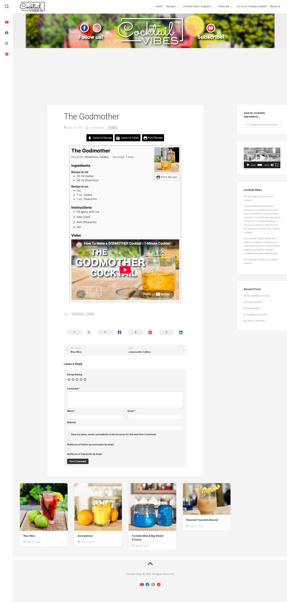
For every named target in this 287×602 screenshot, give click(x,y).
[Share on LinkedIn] (171, 332)
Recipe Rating (74, 374)
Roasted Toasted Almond (202, 520)
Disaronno (78, 314)
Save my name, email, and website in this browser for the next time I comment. (114, 434)
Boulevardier (253, 308)
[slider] (260, 165)
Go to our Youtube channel (252, 6)
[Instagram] (6, 43)
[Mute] (272, 165)
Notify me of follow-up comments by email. (90, 444)
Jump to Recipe (102, 137)
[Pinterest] (6, 54)
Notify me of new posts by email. (84, 454)
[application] (262, 158)
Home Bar (224, 6)
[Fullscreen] (277, 165)
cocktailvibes (97, 127)
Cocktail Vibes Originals (197, 6)
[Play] (248, 165)
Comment (73, 388)
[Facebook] (6, 33)
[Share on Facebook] (110, 332)
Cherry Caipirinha (256, 320)
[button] (262, 158)
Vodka (112, 127)
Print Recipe (155, 137)
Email (131, 411)
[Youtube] (6, 22)
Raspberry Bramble (257, 314)
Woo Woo (29, 535)
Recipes (171, 6)
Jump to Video (129, 137)
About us (275, 6)
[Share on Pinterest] (140, 332)
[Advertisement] (150, 73)
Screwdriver (85, 535)
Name (71, 411)
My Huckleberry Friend (258, 295)
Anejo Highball (254, 302)
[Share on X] (79, 332)
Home (159, 6)
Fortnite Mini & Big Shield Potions (147, 537)
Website (71, 422)
